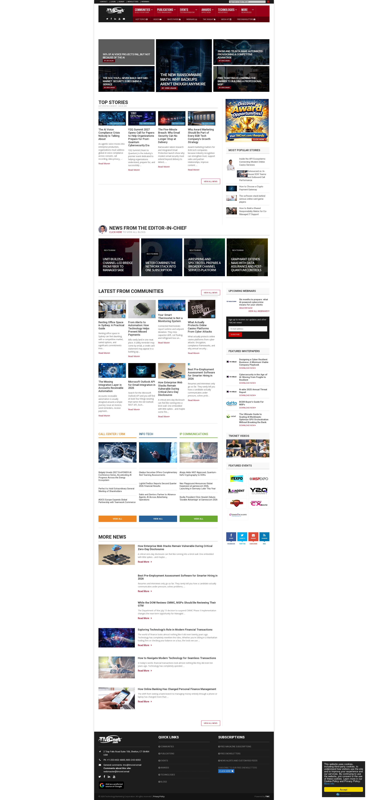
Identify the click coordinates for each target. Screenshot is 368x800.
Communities (167, 746)
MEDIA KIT (225, 19)
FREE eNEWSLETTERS (245, 19)
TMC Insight (208, 19)
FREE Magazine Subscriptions (235, 746)
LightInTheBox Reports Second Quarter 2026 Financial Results (158, 484)
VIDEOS (156, 19)
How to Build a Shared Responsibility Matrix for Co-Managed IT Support (253, 211)
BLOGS (163, 782)
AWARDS (164, 768)
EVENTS (164, 760)
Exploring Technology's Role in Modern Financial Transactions (175, 629)
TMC (267, 796)
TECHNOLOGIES (167, 775)
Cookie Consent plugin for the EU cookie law (343, 794)
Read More (103, 163)
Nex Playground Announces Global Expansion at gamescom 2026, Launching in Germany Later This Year (198, 486)
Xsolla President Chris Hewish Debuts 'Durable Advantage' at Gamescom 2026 (198, 498)
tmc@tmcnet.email (132, 765)
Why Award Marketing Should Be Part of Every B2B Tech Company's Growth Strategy (201, 135)
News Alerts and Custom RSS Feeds (238, 760)
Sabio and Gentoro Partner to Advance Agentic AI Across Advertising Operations (157, 497)
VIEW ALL (117, 518)
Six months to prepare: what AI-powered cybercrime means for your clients (253, 302)
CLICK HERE (115, 232)
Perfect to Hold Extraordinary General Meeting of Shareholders (116, 489)
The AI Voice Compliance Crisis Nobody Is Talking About (109, 134)
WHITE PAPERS (173, 19)
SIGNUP (121, 2)
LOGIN (113, 2)
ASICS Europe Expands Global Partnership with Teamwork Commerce (117, 501)
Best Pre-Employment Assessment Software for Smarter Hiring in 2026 (201, 374)
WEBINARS (145, 2)
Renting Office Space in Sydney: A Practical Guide (111, 325)
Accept (343, 789)
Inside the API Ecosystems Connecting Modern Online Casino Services (252, 162)
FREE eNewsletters (230, 753)
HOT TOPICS (141, 19)
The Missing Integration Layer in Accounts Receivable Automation (110, 386)
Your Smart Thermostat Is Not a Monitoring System (170, 318)
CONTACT (103, 2)
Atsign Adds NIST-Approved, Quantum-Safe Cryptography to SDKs (198, 473)
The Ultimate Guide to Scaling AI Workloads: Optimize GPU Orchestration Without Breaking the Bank (253, 418)
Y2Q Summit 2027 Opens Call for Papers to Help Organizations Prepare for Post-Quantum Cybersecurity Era (141, 137)
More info (329, 783)
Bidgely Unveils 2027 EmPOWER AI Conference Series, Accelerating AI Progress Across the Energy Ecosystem (115, 476)
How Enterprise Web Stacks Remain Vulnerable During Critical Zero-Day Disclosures (170, 388)
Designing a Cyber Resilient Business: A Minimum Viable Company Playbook (253, 362)
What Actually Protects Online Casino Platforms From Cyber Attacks (200, 327)
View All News (210, 181)
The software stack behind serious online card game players (252, 199)
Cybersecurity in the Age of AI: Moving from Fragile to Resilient (253, 377)
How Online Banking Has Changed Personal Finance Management (177, 689)
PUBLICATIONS (167, 753)
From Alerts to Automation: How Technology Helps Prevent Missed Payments (138, 328)
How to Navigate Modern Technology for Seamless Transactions (177, 658)
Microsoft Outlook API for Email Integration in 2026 (141, 385)
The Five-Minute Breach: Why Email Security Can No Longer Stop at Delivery (169, 135)
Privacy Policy (158, 796)
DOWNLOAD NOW (247, 368)
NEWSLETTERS (133, 2)
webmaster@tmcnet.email (116, 771)
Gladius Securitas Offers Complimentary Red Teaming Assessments (158, 473)
